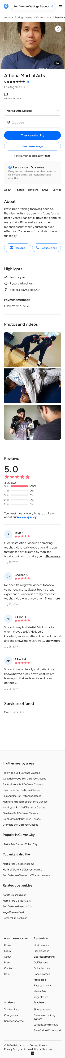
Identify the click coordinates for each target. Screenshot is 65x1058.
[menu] (6, 6)
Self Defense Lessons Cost (18, 906)
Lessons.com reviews (46, 1024)
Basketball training (44, 956)
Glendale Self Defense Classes (20, 824)
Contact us (10, 968)
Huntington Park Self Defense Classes (24, 807)
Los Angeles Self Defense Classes (22, 795)
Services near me (14, 1020)
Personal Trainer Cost (15, 917)
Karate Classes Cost (14, 894)
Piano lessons (41, 950)
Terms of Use (37, 1045)
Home (7, 17)
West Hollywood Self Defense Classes (24, 778)
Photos (20, 189)
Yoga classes (41, 996)
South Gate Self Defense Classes (22, 818)
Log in (7, 950)
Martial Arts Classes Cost (17, 900)
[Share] (58, 28)
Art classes (40, 979)
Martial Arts (40, 991)
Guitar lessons (42, 968)
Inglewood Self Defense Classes (21, 772)
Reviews (33, 189)
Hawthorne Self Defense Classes (21, 790)
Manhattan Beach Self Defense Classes (25, 801)
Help (7, 973)
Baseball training (43, 985)
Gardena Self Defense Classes (20, 813)
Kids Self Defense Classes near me (22, 869)
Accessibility (31, 1049)
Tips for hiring (11, 1009)
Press (7, 962)
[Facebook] (33, 1053)
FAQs (45, 189)
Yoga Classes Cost (13, 912)
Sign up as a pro (42, 1009)
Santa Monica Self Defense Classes (23, 784)
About (7, 189)
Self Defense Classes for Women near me (26, 875)
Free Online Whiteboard (47, 1030)
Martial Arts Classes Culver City (20, 844)
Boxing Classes (23, 17)
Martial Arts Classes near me (18, 863)
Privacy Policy (12, 1049)
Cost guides (11, 1015)
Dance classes (42, 973)
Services (58, 189)
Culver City (42, 17)
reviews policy (27, 517)
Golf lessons (41, 962)
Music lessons (41, 945)
